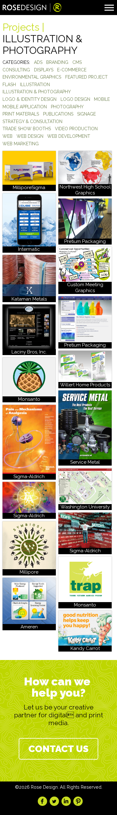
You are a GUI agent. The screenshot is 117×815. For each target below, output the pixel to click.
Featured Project (86, 77)
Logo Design (75, 99)
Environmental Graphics (31, 77)
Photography (67, 106)
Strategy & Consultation (32, 121)
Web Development (68, 136)
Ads (38, 62)
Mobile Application (24, 106)
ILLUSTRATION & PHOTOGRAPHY (36, 91)
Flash (9, 84)
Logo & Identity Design (29, 99)
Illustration (35, 84)
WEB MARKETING (20, 143)
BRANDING (57, 62)
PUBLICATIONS (58, 113)
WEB (7, 136)
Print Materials (20, 113)
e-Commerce (71, 69)
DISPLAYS (43, 69)
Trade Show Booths (26, 128)
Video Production (76, 128)
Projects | (23, 27)
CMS (77, 62)
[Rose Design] (32, 8)
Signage (86, 113)
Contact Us (58, 748)
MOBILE (102, 99)
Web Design (30, 136)
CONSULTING (16, 69)
